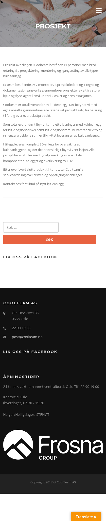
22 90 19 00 (21, 328)
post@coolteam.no (27, 336)
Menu (98, 10)
